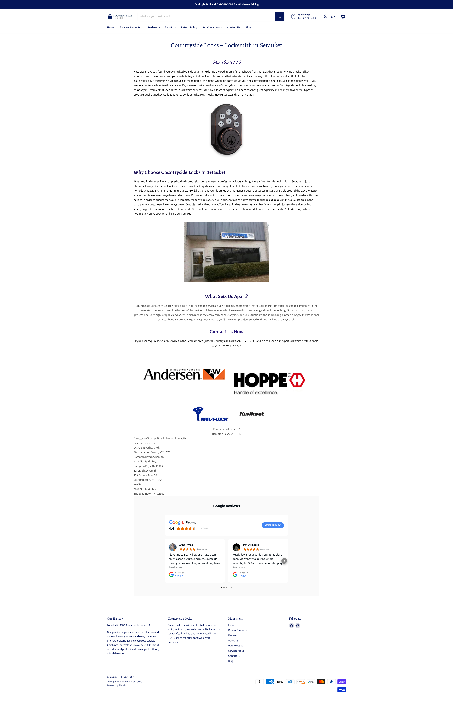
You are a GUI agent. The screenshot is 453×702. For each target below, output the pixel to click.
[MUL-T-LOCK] (210, 425)
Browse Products (130, 27)
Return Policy (189, 27)
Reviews (153, 27)
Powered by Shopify (116, 685)
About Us (170, 27)
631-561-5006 (226, 62)
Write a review (273, 525)
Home (110, 27)
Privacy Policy (127, 676)
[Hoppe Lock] (268, 400)
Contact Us (233, 27)
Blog (248, 27)
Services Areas (211, 27)
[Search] (279, 16)
